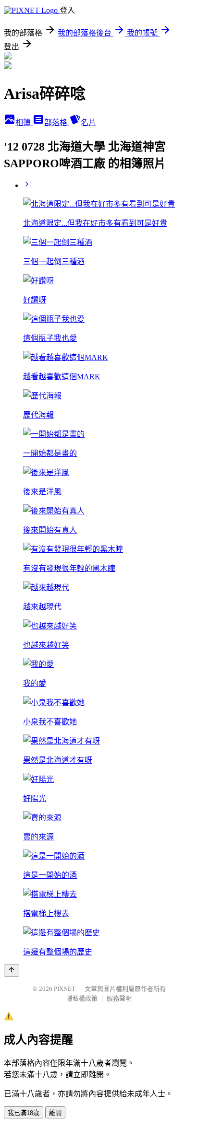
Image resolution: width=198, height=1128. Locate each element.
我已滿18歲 (23, 1112)
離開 (55, 1112)
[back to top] (11, 971)
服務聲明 (119, 998)
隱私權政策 (82, 998)
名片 (88, 122)
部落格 (56, 122)
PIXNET (64, 988)
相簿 (24, 122)
